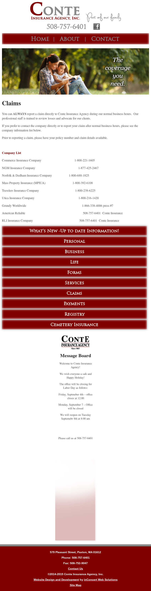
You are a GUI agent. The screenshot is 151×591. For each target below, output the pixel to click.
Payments (74, 303)
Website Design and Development (56, 579)
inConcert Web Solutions (101, 579)
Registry (74, 314)
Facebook (97, 26)
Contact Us (75, 568)
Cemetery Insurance (74, 324)
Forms (74, 272)
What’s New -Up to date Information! (74, 230)
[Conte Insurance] (75, 11)
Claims (74, 293)
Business (74, 251)
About (69, 38)
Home (40, 38)
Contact (105, 38)
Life (74, 262)
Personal (74, 241)
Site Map (75, 585)
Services (74, 282)
